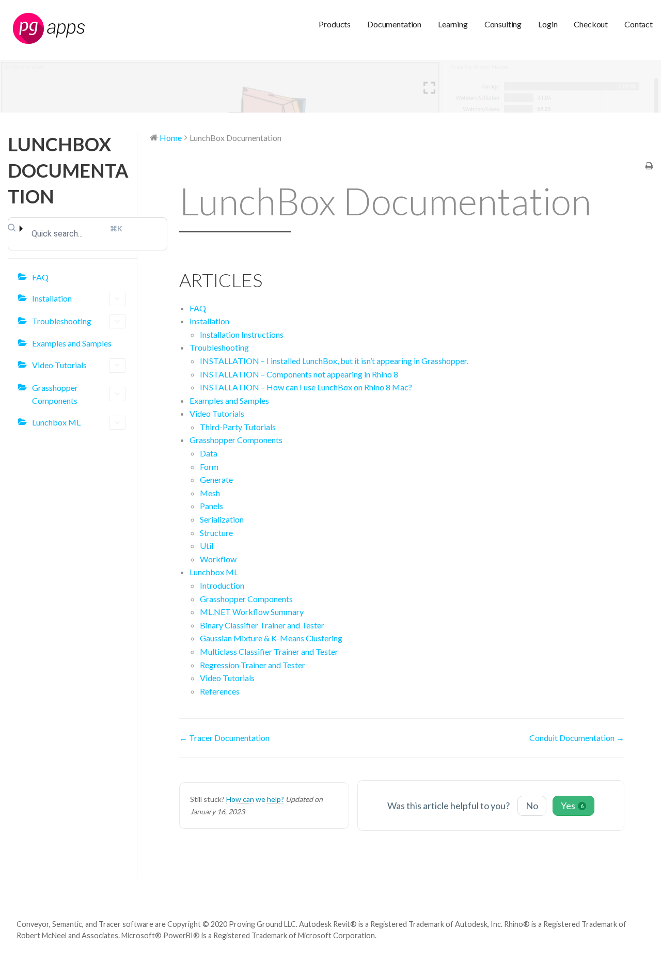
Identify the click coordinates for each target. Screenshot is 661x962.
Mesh (210, 493)
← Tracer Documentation (224, 738)
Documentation (394, 24)
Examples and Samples (72, 343)
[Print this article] (649, 166)
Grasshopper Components (55, 394)
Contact (638, 24)
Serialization (222, 519)
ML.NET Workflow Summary (252, 612)
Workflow (218, 559)
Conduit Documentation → (576, 738)
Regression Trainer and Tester (252, 665)
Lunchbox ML (56, 422)
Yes (572, 805)
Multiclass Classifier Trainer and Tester (269, 651)
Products (335, 24)
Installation (52, 298)
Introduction (222, 585)
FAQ (40, 277)
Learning (453, 24)
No (532, 805)
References (220, 691)
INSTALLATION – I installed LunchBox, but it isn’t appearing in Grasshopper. (334, 361)
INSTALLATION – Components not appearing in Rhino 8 (299, 374)
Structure (216, 533)
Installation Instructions (242, 334)
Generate (216, 479)
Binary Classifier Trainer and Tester (262, 625)
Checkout (591, 24)
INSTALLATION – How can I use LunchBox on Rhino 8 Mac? (306, 387)
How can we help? (255, 799)
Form (209, 466)
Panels (211, 506)
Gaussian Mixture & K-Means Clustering (271, 638)
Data (208, 453)
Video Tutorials (59, 365)
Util (206, 545)
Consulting (503, 24)
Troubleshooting (61, 321)
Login (547, 24)
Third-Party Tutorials (238, 427)
